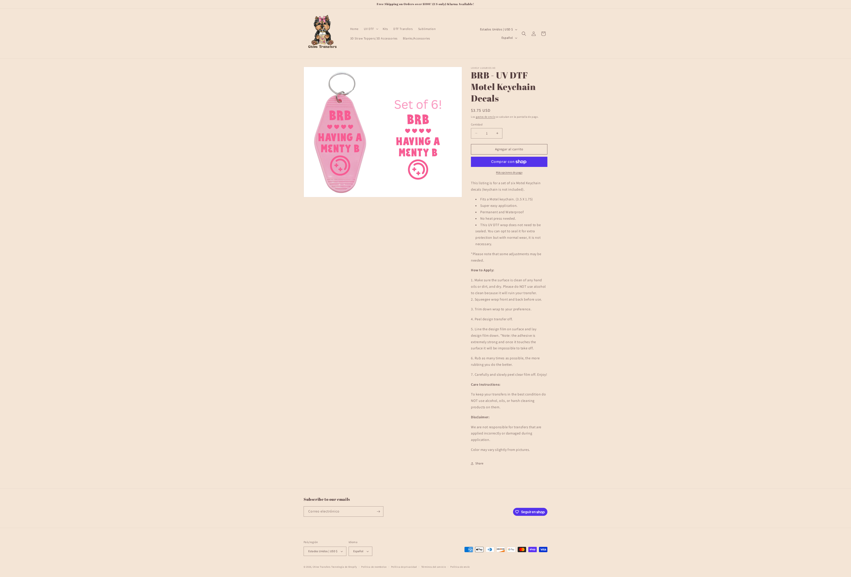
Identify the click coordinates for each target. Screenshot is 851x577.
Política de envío (460, 566)
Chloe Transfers (322, 566)
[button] (370, 28)
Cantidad (476, 124)
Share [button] (479, 463)
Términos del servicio (433, 566)
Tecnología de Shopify (344, 566)
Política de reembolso (374, 566)
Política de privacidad (404, 566)
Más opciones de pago (509, 172)
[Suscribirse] (378, 511)
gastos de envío (485, 116)
